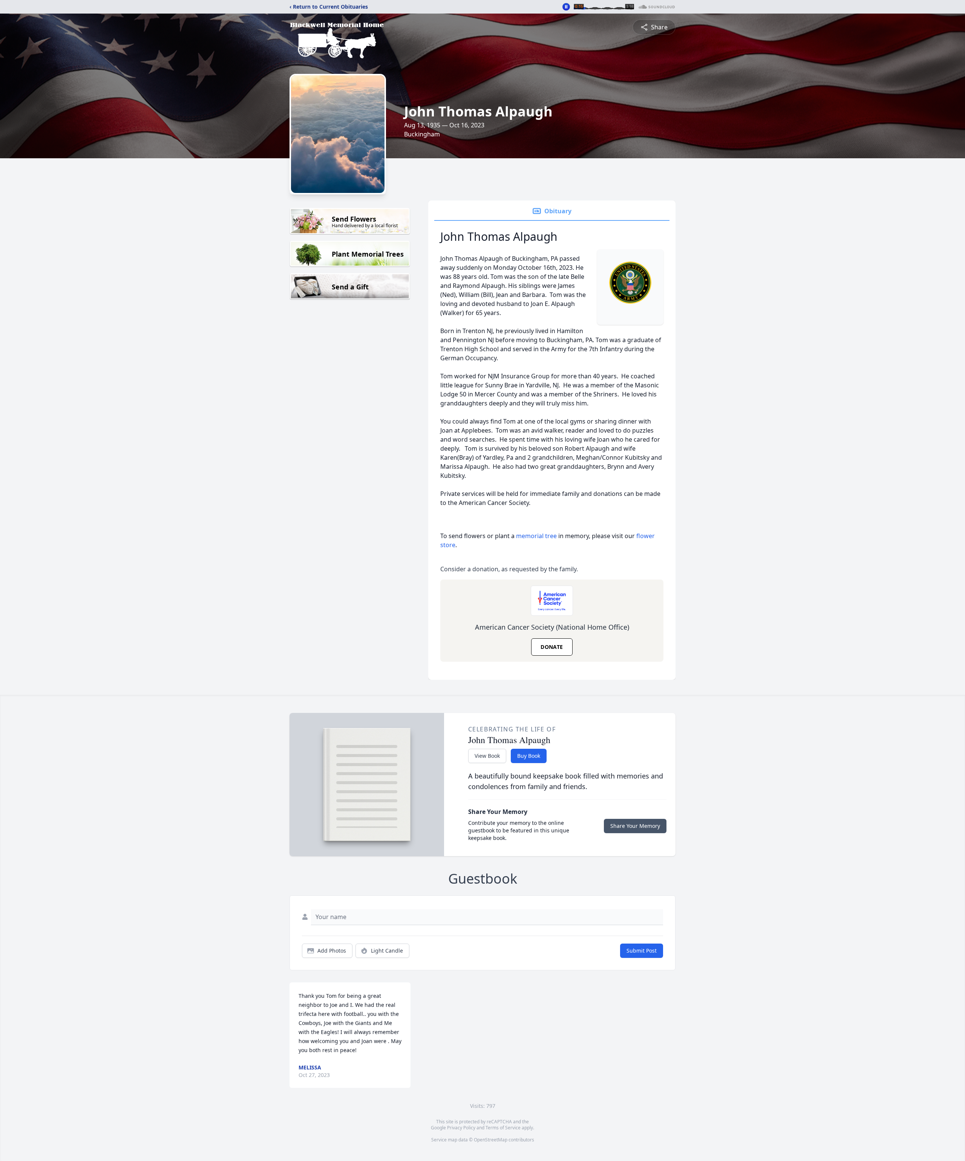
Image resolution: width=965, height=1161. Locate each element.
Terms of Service (503, 1127)
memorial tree (536, 536)
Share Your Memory (635, 825)
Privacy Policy (461, 1127)
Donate (552, 646)
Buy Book (528, 755)
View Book (487, 755)
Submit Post (641, 950)
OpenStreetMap (490, 1140)
